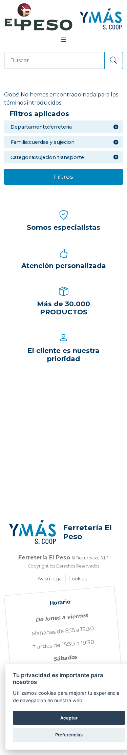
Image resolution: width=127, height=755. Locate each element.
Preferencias (69, 734)
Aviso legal (50, 579)
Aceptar (69, 717)
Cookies (77, 579)
